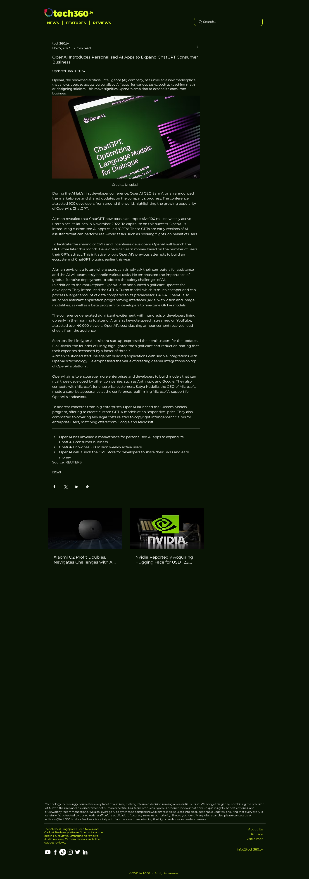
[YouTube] (47, 852)
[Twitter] (77, 852)
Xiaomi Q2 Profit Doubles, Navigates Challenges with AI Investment (84, 560)
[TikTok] (62, 852)
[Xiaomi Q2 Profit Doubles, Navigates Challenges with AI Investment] (85, 528)
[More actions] (197, 46)
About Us (255, 829)
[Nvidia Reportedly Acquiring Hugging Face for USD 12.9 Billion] (167, 528)
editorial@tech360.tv (59, 819)
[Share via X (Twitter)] (65, 486)
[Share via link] (88, 486)
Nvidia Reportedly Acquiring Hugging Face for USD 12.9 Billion (164, 560)
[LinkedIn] (85, 852)
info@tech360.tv (250, 849)
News (56, 472)
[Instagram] (70, 852)
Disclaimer (254, 839)
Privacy (257, 834)
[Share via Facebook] (54, 486)
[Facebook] (55, 852)
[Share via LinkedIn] (76, 486)
